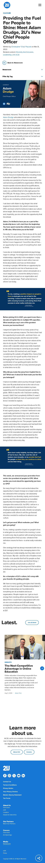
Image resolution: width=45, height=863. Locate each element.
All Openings (7, 835)
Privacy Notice (8, 788)
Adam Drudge (8, 117)
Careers (29, 752)
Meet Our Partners (9, 824)
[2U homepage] (7, 5)
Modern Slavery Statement (12, 795)
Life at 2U (15, 55)
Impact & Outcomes (9, 815)
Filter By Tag (8, 76)
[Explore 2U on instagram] (9, 775)
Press (5, 853)
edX (4, 810)
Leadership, (7, 55)
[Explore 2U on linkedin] (23, 775)
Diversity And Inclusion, (25, 52)
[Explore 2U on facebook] (5, 775)
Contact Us (7, 782)
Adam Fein (18, 693)
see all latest (32, 622)
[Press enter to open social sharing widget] (39, 858)
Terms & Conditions (10, 785)
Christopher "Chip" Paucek (21, 47)
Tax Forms (6, 798)
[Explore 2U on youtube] (18, 775)
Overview (6, 807)
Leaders (6, 812)
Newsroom (7, 70)
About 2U (16, 752)
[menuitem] (6, 768)
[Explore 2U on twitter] (14, 775)
